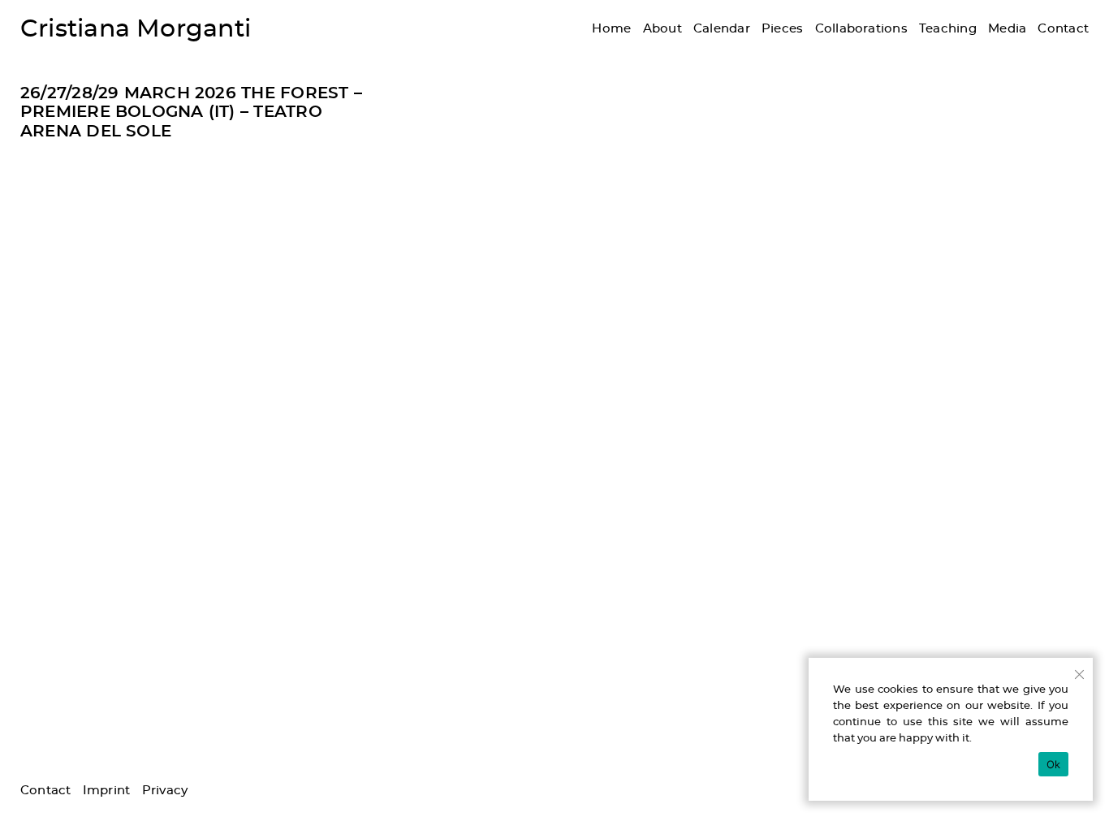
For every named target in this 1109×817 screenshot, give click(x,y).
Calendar (721, 29)
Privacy (165, 791)
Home (611, 29)
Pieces (782, 29)
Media (1007, 29)
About (662, 29)
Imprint (107, 791)
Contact (1063, 29)
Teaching (948, 29)
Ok (1053, 764)
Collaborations (861, 29)
